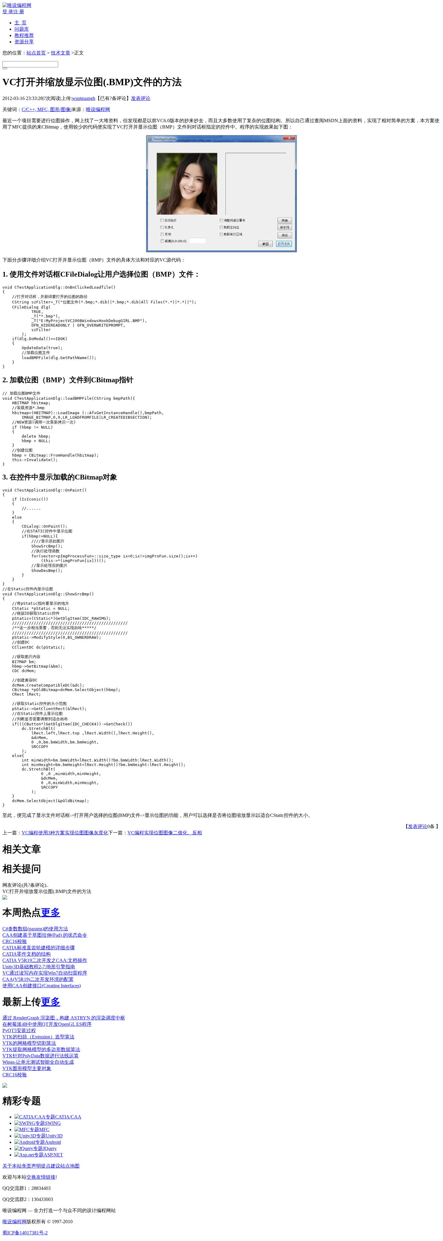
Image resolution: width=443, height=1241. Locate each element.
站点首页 (36, 52)
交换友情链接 (41, 1177)
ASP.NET (53, 1154)
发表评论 (140, 98)
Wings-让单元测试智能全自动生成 (38, 1062)
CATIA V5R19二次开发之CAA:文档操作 (44, 960)
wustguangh (83, 98)
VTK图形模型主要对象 (26, 1068)
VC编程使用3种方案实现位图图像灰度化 (65, 832)
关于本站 (12, 1165)
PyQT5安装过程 (19, 1030)
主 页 (20, 22)
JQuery (50, 1148)
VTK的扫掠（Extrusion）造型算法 (38, 1036)
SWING (53, 1123)
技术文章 (60, 52)
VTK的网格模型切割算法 (29, 1043)
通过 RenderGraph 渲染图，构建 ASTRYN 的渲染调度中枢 (63, 1017)
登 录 (7, 11)
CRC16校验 (14, 941)
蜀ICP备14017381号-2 (25, 1232)
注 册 (18, 11)
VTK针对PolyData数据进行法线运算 (40, 1055)
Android (53, 1142)
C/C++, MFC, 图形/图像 (46, 109)
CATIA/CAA (68, 1116)
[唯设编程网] (16, 5)
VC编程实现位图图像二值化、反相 (164, 832)
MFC (44, 1129)
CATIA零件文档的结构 (26, 954)
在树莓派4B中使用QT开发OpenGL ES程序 (47, 1024)
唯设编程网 (98, 109)
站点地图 (70, 1165)
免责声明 (31, 1165)
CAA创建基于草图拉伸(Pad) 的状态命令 (44, 935)
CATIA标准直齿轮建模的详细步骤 (38, 947)
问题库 (21, 29)
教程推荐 (24, 35)
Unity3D (54, 1135)
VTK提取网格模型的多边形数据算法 (41, 1049)
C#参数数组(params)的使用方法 (35, 928)
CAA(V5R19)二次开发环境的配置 (38, 979)
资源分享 (24, 41)
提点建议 (50, 1165)
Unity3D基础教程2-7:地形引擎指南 (38, 966)
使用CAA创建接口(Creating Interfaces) (41, 985)
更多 (50, 912)
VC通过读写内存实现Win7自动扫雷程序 (44, 973)
